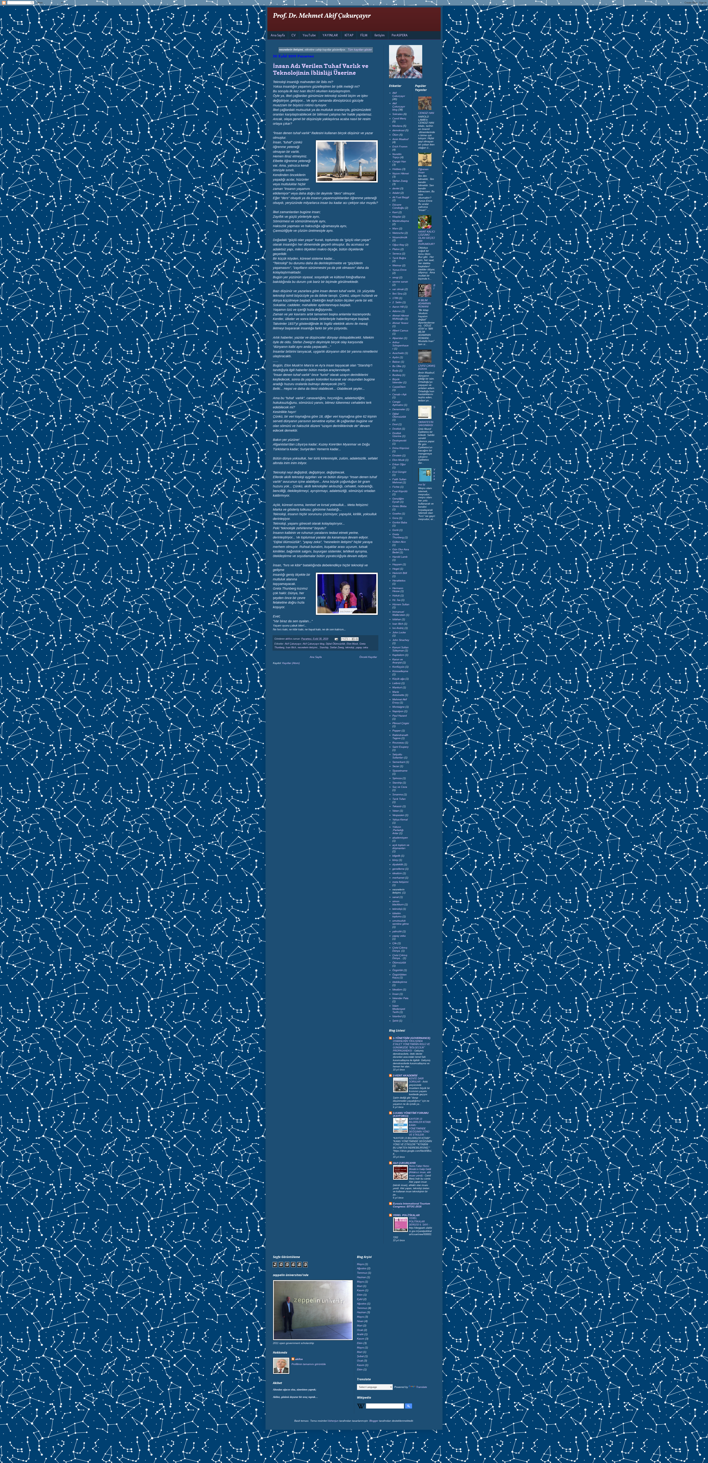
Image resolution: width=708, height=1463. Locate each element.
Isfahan (396, 619)
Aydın (395, 357)
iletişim (379, 35)
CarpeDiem (399, 386)
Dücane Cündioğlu (398, 206)
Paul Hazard (399, 715)
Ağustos (361, 1268)
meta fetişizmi (400, 881)
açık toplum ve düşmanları (400, 847)
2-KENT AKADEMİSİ (405, 1075)
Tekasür (397, 806)
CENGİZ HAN (426, 112)
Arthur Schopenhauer (400, 345)
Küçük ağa (398, 678)
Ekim (360, 1294)
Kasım (360, 1290)
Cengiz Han (399, 161)
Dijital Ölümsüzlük (335, 644)
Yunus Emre (399, 269)
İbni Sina (397, 293)
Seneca (396, 253)
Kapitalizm (398, 654)
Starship (324, 647)
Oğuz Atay (398, 244)
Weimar (396, 265)
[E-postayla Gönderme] (336, 639)
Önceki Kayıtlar (368, 656)
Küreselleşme (400, 671)
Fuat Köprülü (399, 491)
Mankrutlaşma (400, 220)
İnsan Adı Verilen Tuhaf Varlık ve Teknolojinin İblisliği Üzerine (320, 69)
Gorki (395, 530)
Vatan (395, 810)
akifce (299, 1359)
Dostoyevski (399, 440)
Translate (421, 1386)
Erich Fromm (399, 146)
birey (395, 859)
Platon (396, 249)
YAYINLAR (330, 35)
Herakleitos (398, 580)
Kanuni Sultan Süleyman (400, 649)
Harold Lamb (399, 556)
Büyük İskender (397, 381)
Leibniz (396, 683)
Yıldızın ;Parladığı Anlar (398, 830)
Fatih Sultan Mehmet (399, 481)
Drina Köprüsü (400, 448)
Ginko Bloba (399, 506)
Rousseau (398, 742)
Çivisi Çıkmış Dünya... (399, 957)
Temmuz (362, 1272)
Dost (395, 424)
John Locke (399, 632)
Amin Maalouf (400, 139)
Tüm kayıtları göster (360, 49)
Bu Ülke (396, 366)
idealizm (397, 873)
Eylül (359, 1299)
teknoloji (349, 647)
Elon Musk (352, 644)
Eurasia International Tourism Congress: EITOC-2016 (411, 1205)
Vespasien (398, 815)
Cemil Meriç (399, 118)
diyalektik (397, 864)
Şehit (395, 1020)
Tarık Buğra (399, 258)
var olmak (398, 289)
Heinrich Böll (399, 573)
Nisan (360, 1321)
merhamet (398, 877)
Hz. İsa (396, 599)
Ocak (360, 1329)
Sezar (395, 766)
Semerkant (398, 761)
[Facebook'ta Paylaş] (353, 639)
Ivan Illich (291, 647)
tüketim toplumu (397, 915)
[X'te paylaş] (350, 639)
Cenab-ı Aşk (399, 394)
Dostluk (396, 428)
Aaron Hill (398, 306)
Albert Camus (400, 330)
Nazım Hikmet (400, 173)
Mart (359, 1286)
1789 (395, 298)
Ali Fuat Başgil (400, 197)
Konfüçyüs (398, 666)
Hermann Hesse (397, 590)
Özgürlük (397, 970)
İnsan (395, 993)
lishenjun (333, 1420)
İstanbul (397, 1016)
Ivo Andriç (398, 627)
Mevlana (397, 125)
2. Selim (397, 302)
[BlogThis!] (346, 639)
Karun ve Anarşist (397, 661)
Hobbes (396, 169)
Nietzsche (398, 232)
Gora (395, 518)
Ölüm (395, 134)
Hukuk (396, 595)
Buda (395, 370)
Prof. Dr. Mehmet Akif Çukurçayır (322, 16)
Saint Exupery (400, 746)
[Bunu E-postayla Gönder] (343, 639)
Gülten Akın (399, 541)
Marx (395, 228)
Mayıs (360, 1264)
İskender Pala (400, 998)
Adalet (396, 192)
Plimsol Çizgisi (400, 723)
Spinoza (397, 778)
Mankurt (397, 687)
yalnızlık (397, 931)
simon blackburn (398, 903)
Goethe (396, 513)
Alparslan (397, 338)
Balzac (396, 361)
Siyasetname (399, 770)
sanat (395, 897)
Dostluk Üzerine (396, 435)
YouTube (309, 35)
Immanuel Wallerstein (398, 613)
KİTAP (349, 35)
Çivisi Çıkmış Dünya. (399, 949)
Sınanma (397, 794)
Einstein (397, 455)
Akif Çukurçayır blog (313, 644)
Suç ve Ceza (399, 786)
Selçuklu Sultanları (397, 756)
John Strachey (400, 639)
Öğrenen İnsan (423, 171)
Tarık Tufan (399, 798)
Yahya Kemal (400, 819)
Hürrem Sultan (400, 604)
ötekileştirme (399, 981)
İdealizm (397, 989)
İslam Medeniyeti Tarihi (398, 1008)
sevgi (395, 277)
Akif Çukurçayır (293, 644)
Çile (394, 943)
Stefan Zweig (337, 647)
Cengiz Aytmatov (397, 403)
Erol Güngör (399, 471)
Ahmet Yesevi (400, 322)
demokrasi (398, 130)
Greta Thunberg (398, 536)
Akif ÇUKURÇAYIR (404, 1162)
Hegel (395, 568)
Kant (395, 212)
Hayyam (397, 564)
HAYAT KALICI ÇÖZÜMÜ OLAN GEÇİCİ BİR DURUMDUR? (426, 237)
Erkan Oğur (399, 464)
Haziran (361, 1277)
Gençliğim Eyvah (398, 500)
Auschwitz (398, 353)
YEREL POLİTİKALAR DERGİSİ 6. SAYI (419, 1221)
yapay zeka (362, 647)
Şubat (360, 1356)
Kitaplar (396, 216)
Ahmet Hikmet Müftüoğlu (400, 317)
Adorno (396, 311)
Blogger (373, 1420)
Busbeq (396, 375)
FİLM (363, 35)
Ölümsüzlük (399, 962)
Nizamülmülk (399, 237)
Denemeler (398, 409)
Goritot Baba (399, 522)
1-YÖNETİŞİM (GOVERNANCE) (411, 1038)
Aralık (360, 1334)
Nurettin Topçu (397, 156)
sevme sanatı (400, 281)
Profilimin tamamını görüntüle (308, 1364)
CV (293, 35)
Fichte (396, 486)
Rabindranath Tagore (400, 737)
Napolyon (397, 711)
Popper (396, 730)
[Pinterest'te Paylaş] (357, 639)
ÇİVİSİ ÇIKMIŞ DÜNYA (426, 367)
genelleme (398, 868)
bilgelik (396, 855)
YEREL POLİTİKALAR (406, 1215)
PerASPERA (400, 35)
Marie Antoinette (398, 693)
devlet (395, 188)
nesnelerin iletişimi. (308, 647)
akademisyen (400, 837)
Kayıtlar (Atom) (291, 663)
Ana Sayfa (278, 35)
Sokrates (397, 114)
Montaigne (398, 706)
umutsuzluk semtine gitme (400, 922)
